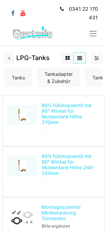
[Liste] (79, 58)
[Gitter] (68, 58)
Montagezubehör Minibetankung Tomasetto (61, 212)
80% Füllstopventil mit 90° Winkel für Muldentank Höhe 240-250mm (68, 164)
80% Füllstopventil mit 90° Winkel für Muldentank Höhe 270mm (67, 114)
